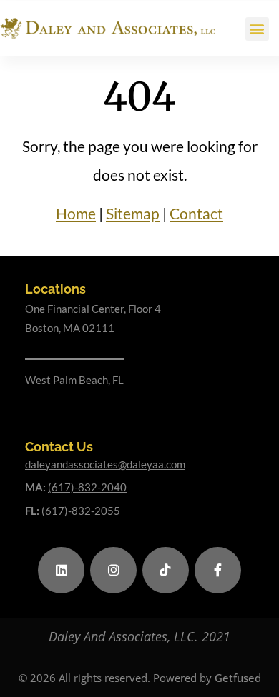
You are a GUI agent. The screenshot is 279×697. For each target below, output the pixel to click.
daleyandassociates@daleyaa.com (105, 464)
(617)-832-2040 (87, 487)
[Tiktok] (165, 570)
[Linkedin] (61, 570)
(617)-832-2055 (80, 510)
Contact (196, 213)
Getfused (238, 678)
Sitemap (133, 213)
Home (76, 213)
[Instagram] (113, 570)
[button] (257, 29)
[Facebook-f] (218, 570)
